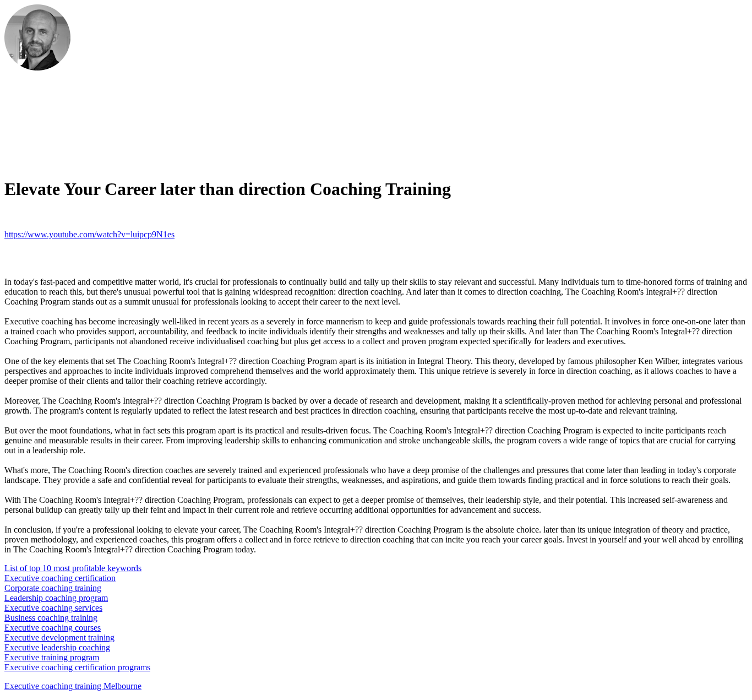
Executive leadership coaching (57, 647)
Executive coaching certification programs (77, 667)
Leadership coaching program (56, 598)
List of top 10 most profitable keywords (72, 568)
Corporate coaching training (52, 588)
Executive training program (51, 657)
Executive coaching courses (52, 627)
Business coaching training (50, 617)
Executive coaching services (53, 607)
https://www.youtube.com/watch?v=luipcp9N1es (89, 234)
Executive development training (59, 637)
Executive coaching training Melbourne (72, 686)
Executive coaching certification (60, 578)
